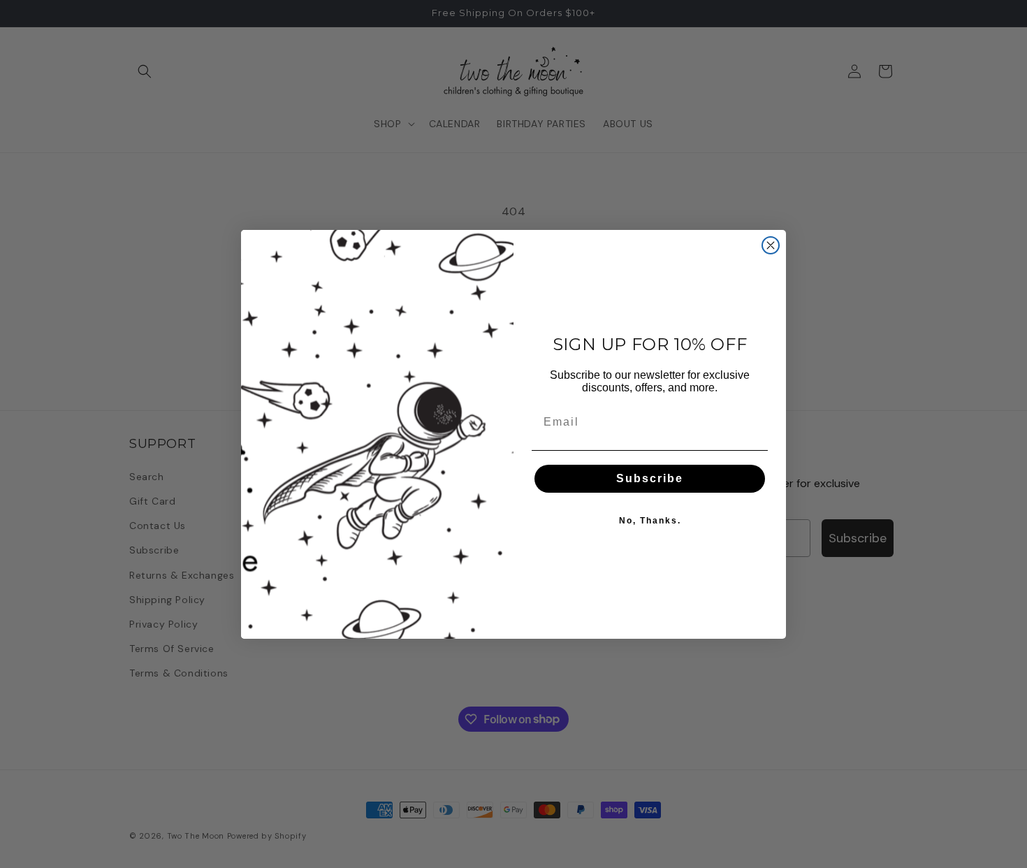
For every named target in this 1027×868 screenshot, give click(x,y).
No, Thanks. (650, 521)
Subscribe (649, 478)
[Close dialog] (770, 245)
